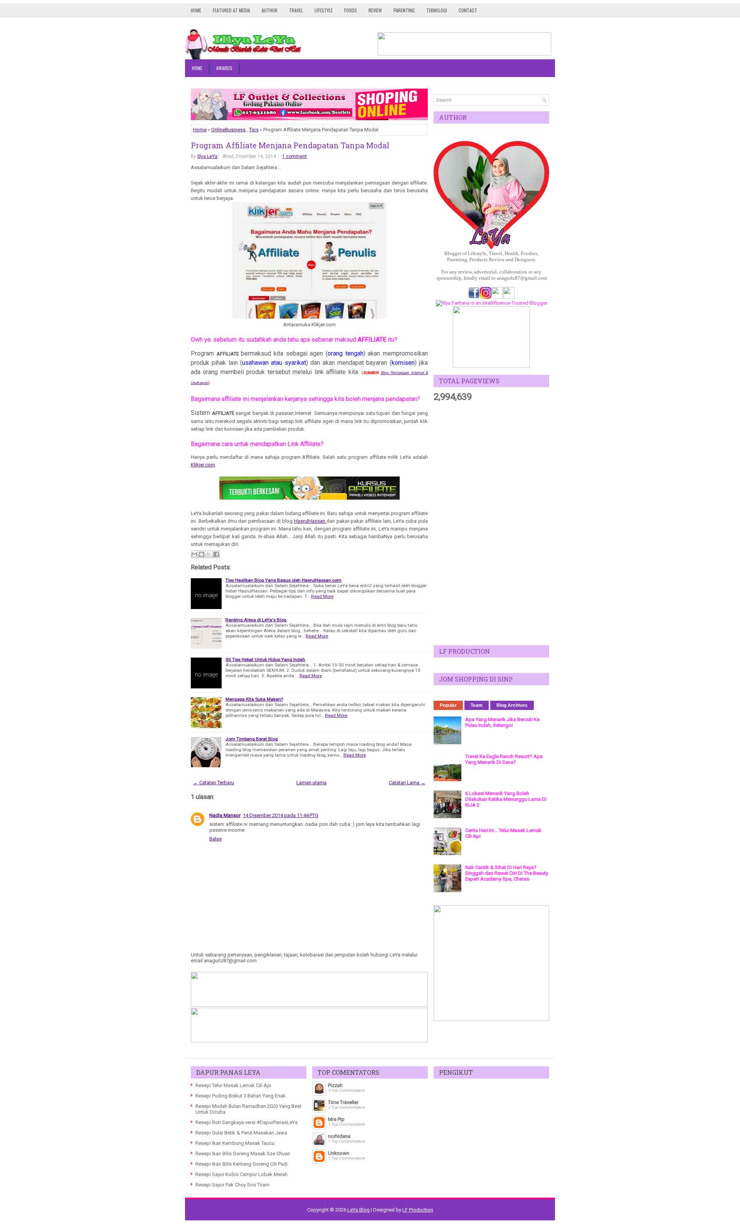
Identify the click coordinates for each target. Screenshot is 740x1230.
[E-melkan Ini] (194, 554)
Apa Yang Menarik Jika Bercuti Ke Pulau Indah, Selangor (502, 722)
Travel (296, 10)
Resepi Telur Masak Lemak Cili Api (233, 1085)
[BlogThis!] (201, 554)
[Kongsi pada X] (209, 554)
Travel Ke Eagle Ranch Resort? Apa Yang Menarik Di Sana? (504, 759)
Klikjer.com (203, 465)
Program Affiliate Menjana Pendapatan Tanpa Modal (290, 145)
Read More (322, 596)
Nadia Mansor (224, 815)
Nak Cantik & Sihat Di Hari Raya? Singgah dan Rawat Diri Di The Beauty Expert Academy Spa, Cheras (506, 873)
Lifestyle (323, 10)
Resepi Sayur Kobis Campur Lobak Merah (241, 1174)
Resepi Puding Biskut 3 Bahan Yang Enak (240, 1096)
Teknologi (436, 10)
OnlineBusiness (228, 130)
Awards (224, 68)
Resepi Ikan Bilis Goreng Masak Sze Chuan (242, 1153)
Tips (254, 130)
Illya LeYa (207, 156)
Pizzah (335, 1085)
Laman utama (311, 782)
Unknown (338, 1153)
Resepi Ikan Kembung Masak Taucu (234, 1143)
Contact (468, 10)
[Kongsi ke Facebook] (216, 554)
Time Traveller (343, 1102)
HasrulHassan (310, 521)
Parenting (404, 10)
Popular (448, 705)
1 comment (294, 156)
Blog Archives (512, 705)
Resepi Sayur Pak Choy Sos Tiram (232, 1185)
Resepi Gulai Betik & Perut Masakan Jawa (241, 1133)
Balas (215, 839)
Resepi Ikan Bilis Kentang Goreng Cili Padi (241, 1164)
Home (196, 10)
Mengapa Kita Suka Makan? (254, 699)
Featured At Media (231, 10)
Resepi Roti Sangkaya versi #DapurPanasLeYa (246, 1122)
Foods (350, 10)
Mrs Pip (336, 1119)
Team (477, 705)
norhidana (339, 1136)
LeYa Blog (358, 1210)
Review (375, 10)
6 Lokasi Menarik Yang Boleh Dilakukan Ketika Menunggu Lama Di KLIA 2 (506, 799)
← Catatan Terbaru (213, 782)
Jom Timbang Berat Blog (251, 739)
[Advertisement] (491, 523)
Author (270, 10)
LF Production (417, 1210)
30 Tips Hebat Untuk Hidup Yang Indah (265, 659)
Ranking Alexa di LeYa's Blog (255, 620)
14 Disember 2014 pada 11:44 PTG (280, 815)
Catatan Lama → (407, 782)
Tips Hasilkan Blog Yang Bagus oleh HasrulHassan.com (283, 580)
